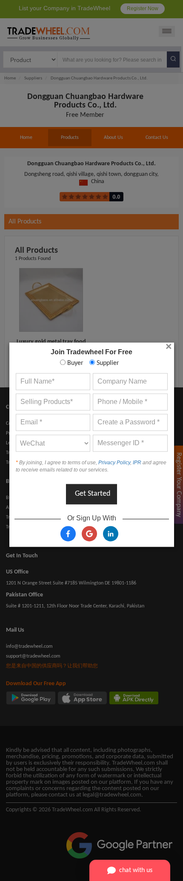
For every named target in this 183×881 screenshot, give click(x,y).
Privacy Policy (114, 463)
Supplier (107, 363)
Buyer (74, 363)
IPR (137, 463)
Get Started (92, 494)
